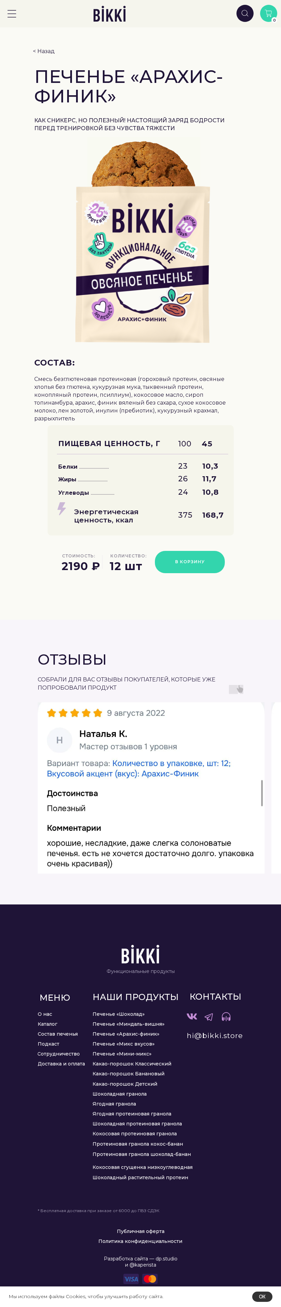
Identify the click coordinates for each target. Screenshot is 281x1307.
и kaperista (140, 1265)
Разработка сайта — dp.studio (141, 1259)
